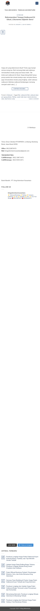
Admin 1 (29, 24)
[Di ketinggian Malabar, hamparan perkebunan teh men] (20, 523)
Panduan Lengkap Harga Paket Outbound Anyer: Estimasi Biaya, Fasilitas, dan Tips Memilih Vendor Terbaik (22, 558)
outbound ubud (34, 95)
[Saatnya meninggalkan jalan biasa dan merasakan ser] (20, 485)
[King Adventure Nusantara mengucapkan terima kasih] (20, 333)
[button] (36, 3)
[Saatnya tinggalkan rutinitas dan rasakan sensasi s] (20, 295)
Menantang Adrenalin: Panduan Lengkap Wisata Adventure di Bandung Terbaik (22, 595)
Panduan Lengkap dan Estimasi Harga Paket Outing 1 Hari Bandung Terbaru (21, 601)
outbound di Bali (25, 95)
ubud (2, 99)
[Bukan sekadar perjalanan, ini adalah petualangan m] (20, 257)
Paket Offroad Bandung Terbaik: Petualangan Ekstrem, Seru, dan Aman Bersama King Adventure (21, 574)
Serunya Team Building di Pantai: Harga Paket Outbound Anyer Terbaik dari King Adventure (21, 581)
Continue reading (20, 88)
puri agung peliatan (6, 97)
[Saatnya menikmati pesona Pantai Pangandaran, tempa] (20, 371)
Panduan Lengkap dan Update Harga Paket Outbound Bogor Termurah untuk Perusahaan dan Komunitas (21, 588)
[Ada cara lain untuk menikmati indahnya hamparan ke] (20, 219)
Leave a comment (34, 99)
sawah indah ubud (22, 97)
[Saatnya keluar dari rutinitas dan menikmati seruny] (20, 447)
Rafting (14, 97)
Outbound (20, 15)
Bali (19, 95)
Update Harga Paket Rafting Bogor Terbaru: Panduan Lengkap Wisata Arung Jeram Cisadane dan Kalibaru (20, 566)
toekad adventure (32, 97)
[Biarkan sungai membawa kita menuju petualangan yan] (20, 409)
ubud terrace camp (10, 99)
